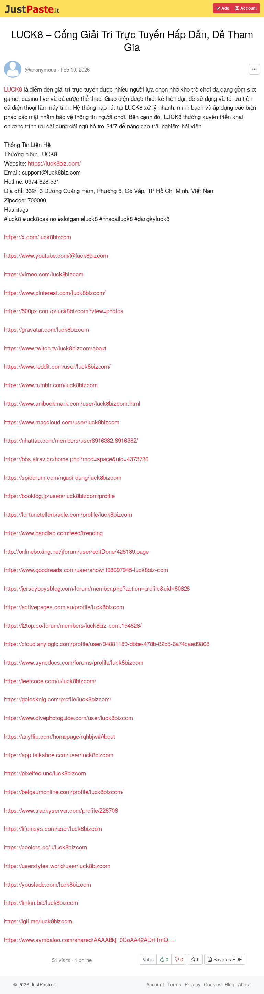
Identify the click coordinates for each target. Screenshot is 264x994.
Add (224, 8)
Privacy (192, 984)
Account (248, 8)
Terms (174, 984)
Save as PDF (227, 959)
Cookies (212, 984)
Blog (229, 984)
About (244, 984)
